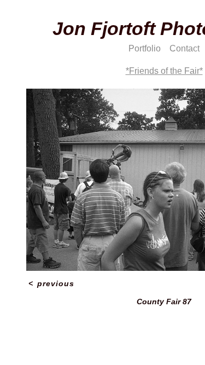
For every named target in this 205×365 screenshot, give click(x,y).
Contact (184, 48)
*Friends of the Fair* (164, 71)
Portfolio (144, 48)
